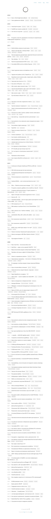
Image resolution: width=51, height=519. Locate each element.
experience (26, 31)
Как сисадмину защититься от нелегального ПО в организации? (26, 477)
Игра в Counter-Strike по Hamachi (19, 267)
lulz (18, 127)
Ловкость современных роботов (19, 256)
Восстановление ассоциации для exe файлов (22, 446)
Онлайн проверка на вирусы (18, 489)
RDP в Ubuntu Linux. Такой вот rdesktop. (20, 210)
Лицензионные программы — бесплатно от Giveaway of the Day (26, 259)
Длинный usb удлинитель (17, 467)
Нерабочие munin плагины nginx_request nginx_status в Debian (26, 77)
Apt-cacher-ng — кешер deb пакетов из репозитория (23, 117)
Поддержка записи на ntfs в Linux (19, 486)
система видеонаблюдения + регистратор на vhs (22, 494)
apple (29, 125)
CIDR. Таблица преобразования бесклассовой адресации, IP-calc (26, 453)
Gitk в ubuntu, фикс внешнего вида (19, 86)
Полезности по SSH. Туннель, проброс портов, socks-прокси (25, 112)
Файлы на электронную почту (18, 379)
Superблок (13, 128)
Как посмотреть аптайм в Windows (19, 324)
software (28, 223)
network (9, 167)
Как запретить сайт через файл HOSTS (20, 464)
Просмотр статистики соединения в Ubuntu (21, 101)
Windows (23, 39)
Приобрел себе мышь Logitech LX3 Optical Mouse (23, 252)
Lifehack (27, 20)
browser (38, 194)
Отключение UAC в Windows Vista (19, 408)
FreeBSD (30, 29)
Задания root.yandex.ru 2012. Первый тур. (21, 74)
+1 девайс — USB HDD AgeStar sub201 (20, 335)
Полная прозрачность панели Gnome (20, 177)
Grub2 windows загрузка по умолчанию (20, 48)
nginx (39, 50)
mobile (22, 426)
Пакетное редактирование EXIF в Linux (20, 61)
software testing (34, 18)
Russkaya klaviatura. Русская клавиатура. (21, 347)
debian (32, 50)
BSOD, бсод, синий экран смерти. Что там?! (21, 227)
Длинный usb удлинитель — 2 (18, 405)
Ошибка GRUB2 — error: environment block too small (23, 181)
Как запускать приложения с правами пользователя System (25, 496)
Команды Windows (15, 283)
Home (35, 2)
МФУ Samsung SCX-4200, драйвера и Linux (21, 312)
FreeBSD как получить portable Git (19, 29)
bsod (16, 201)
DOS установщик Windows (17, 385)
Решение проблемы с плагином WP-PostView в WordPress (25, 358)
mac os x (13, 114)
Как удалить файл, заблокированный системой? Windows (24, 395)
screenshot (22, 127)
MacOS (32, 125)
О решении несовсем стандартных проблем (21, 501)
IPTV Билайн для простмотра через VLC (20, 148)
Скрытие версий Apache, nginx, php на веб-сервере (23, 88)
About (47, 2)
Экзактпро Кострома (16, 26)
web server (35, 29)
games (14, 260)
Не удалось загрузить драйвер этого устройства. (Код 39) (24, 188)
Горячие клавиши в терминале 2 (19, 106)
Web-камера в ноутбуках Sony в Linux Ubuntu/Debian (23, 206)
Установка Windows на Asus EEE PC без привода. (23, 413)
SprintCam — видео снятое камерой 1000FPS (22, 247)
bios (28, 469)
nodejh (31, 512)
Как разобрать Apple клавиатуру (19, 125)
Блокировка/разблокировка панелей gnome (21, 172)
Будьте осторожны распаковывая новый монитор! (23, 451)
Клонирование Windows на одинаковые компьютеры (23, 448)
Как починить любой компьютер (18, 137)
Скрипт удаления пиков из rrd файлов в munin (22, 70)
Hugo (24, 512)
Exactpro (24, 26)
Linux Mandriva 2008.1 (16, 472)
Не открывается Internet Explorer (19, 146)
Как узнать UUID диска (16, 83)
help (26, 385)
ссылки (14, 229)
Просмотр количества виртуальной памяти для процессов (25, 417)
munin (9, 72)
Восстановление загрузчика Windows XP (21, 381)
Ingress (30, 31)
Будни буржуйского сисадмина (18, 274)
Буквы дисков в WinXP (16, 484)
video (24, 192)
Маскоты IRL (14, 197)
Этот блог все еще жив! (17, 31)
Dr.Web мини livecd (16, 349)
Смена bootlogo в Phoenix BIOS (18, 469)
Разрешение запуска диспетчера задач (20, 410)
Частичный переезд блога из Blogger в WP (21, 462)
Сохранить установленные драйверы (20, 337)
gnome (34, 172)
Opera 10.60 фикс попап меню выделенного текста (23, 194)
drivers (37, 214)
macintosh (10, 159)
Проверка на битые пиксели (18, 155)
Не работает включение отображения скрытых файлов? (24, 421)
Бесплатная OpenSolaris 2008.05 (19, 305)
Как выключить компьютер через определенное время (24, 320)
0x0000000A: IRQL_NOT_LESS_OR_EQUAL (21, 215)
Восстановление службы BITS (18, 223)
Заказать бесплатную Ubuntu (18, 371)
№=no (12, 42)
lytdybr (37, 31)
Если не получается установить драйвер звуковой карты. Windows (27, 354)
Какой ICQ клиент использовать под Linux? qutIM (22, 390)
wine (40, 185)
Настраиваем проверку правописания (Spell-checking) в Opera (26, 367)
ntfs (37, 437)
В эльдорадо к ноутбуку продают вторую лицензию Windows (25, 263)
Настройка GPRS (15, 426)
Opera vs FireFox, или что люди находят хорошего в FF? (24, 290)
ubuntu (35, 48)
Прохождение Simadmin (17, 238)
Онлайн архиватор (15, 474)
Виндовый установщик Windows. (19, 388)
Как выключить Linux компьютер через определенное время (25, 121)
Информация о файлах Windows (19, 376)
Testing (31, 20)
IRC (17, 459)
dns (19, 59)
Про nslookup (14, 59)
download (35, 227)
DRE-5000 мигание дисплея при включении (21, 170)
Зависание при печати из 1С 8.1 (19, 81)
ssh (17, 114)
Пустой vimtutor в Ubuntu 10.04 (18, 95)
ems (40, 158)
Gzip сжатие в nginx (16, 93)
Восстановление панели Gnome (19, 219)
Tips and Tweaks (37, 20)
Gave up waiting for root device (18, 139)
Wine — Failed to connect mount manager (20, 185)
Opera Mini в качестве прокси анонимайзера (21, 399)
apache (38, 88)
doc (9, 479)
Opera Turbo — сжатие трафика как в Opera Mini (22, 276)
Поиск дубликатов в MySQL (18, 20)
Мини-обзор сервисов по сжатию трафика (21, 340)
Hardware (10, 110)
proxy (42, 340)
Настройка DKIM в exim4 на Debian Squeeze (21, 64)
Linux (32, 48)
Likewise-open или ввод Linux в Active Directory (22, 142)
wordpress (20, 52)
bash (39, 108)
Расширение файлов (16, 374)
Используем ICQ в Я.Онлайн (18, 294)
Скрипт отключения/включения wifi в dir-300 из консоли (24, 108)
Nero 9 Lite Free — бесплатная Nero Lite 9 (21, 244)
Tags (44, 2)
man (29, 385)
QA (29, 18)
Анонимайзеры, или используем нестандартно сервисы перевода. (27, 363)
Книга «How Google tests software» (19, 18)
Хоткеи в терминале (16, 134)
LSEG (28, 26)
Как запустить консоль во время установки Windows (23, 432)
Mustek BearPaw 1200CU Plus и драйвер (21, 499)
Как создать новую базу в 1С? (18, 443)
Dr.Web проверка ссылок (17, 481)
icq (26, 294)
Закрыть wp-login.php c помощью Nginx (20, 50)
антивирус (35, 146)
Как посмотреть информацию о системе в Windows (23, 326)
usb (33, 405)
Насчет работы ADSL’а (16, 403)
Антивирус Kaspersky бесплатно (19, 308)
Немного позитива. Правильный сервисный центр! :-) (24, 231)
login (12, 302)
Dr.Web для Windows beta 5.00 (18, 344)
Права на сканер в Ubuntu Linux (19, 130)
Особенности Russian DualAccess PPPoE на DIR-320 (24, 166)
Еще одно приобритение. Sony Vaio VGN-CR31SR (23, 331)
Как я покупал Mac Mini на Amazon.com (20, 158)
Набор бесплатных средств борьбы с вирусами (22, 270)
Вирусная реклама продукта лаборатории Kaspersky (23, 249)
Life (34, 31)
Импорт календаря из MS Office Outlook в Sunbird (23, 234)
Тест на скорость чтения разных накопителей (22, 151)
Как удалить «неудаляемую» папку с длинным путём (23, 437)
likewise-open (37, 142)
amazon (32, 158)
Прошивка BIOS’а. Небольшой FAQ (19, 352)
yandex (41, 74)
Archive (39, 2)
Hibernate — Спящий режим (18, 491)
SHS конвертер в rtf (16, 204)
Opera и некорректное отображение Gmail (21, 281)
